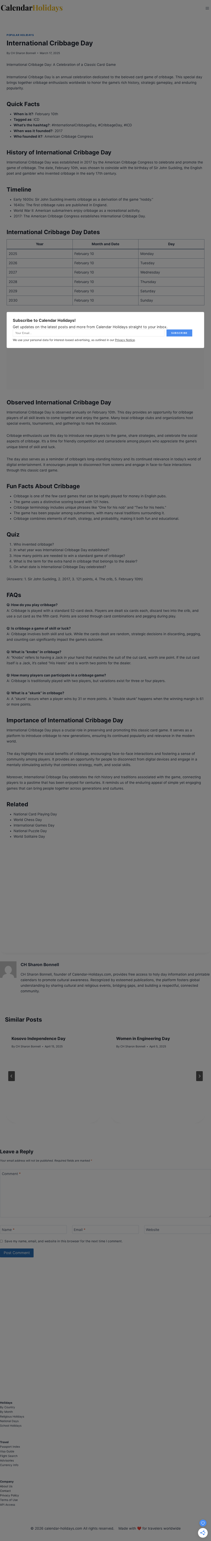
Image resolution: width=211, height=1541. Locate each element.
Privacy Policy (9, 1495)
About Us (6, 1486)
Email (80, 1230)
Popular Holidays (20, 35)
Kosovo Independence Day (39, 1038)
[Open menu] (207, 8)
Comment (11, 1174)
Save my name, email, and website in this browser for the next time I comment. (64, 1241)
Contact (5, 1490)
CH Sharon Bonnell (23, 53)
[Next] (199, 1076)
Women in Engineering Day (143, 1038)
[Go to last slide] (11, 1076)
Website (152, 1230)
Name (8, 1230)
